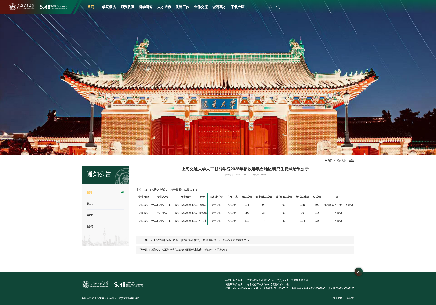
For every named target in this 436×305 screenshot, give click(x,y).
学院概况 (109, 7)
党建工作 (182, 7)
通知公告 (341, 160)
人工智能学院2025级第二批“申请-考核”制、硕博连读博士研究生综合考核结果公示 (200, 240)
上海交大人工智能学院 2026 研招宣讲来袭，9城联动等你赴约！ (189, 249)
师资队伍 (127, 7)
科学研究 (146, 7)
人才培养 (164, 7)
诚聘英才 (219, 7)
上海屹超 (349, 298)
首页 (90, 7)
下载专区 (238, 7)
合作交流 (201, 7)
